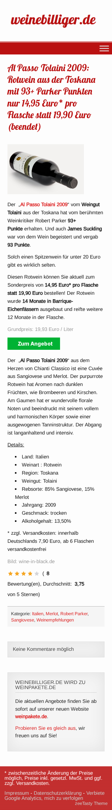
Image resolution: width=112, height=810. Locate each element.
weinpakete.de (31, 716)
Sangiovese (22, 619)
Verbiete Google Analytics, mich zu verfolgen (54, 795)
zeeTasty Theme (91, 803)
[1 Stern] (10, 574)
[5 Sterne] (37, 574)
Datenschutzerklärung (58, 793)
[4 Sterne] (30, 574)
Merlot (52, 613)
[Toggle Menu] (104, 48)
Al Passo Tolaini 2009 (43, 204)
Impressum (16, 793)
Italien (37, 613)
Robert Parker (74, 613)
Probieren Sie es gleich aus (45, 728)
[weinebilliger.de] (56, 28)
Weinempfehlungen (55, 619)
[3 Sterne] (24, 574)
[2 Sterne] (17, 574)
